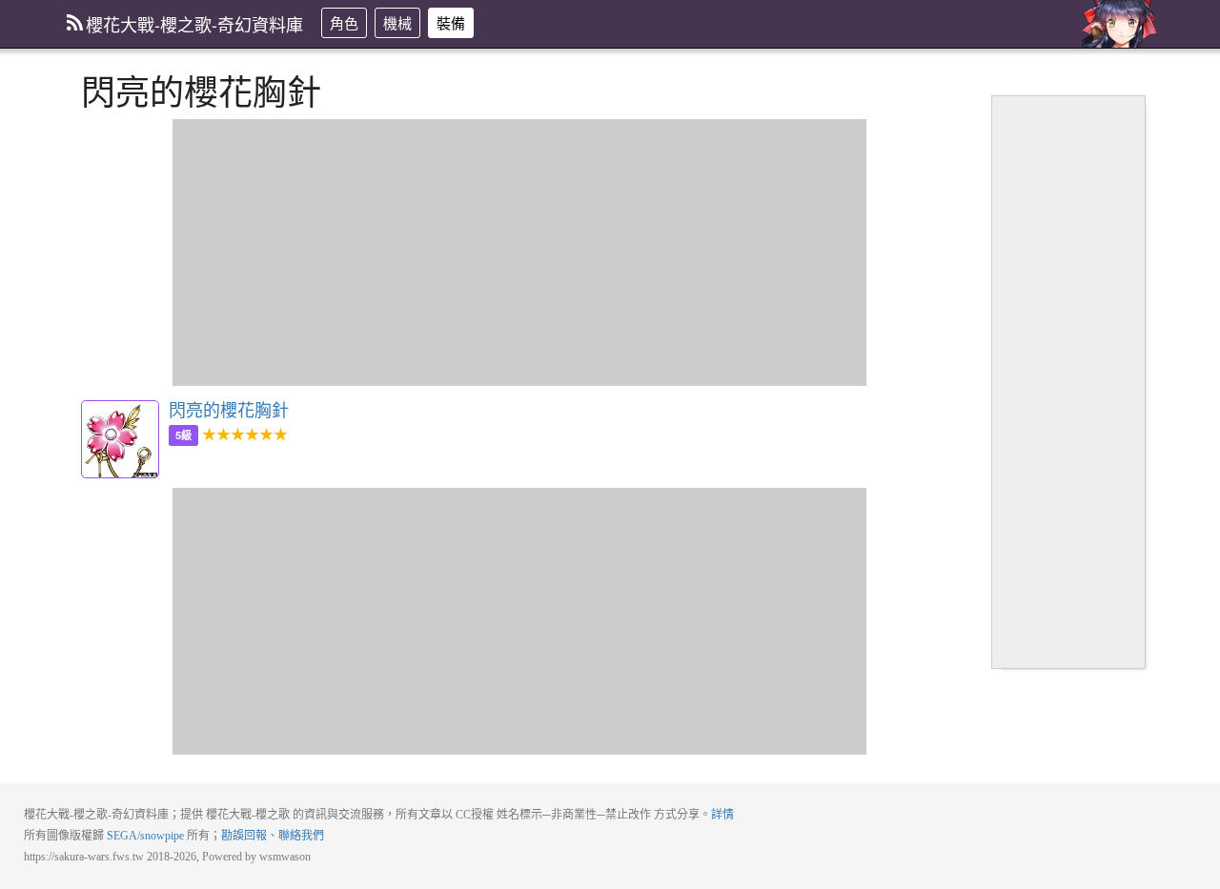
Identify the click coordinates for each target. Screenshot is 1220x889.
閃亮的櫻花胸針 (120, 439)
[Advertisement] (519, 252)
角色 (344, 22)
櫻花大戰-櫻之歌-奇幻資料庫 (194, 23)
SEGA (122, 835)
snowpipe (162, 835)
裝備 (451, 22)
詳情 (722, 814)
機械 (397, 22)
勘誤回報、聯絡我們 (272, 835)
